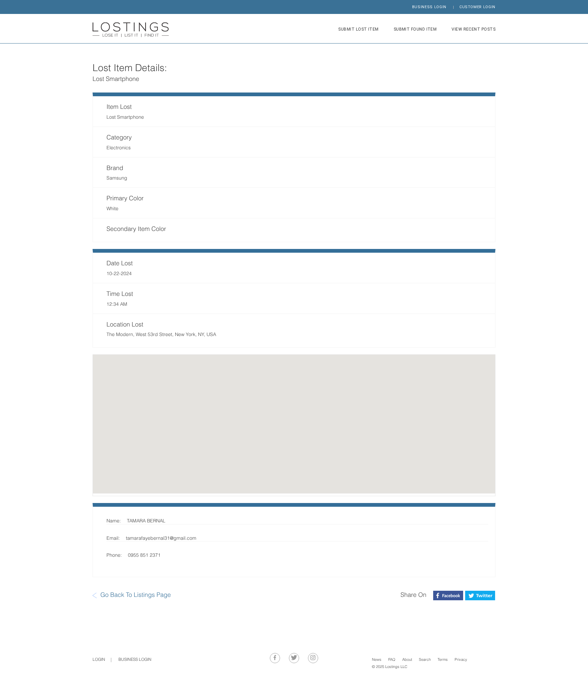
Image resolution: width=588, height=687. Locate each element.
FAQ (391, 660)
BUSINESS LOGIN (429, 7)
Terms (443, 660)
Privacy (461, 660)
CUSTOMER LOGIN (477, 7)
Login (99, 660)
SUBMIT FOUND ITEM (415, 29)
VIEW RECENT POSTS (473, 29)
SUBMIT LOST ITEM (358, 29)
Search (425, 660)
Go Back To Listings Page (135, 595)
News (376, 660)
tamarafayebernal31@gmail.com (161, 538)
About (407, 660)
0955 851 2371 (144, 555)
